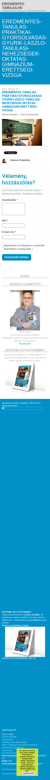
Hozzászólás (10, 200)
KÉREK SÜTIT (28, 773)
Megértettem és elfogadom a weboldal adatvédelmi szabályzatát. (24, 247)
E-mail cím (9, 232)
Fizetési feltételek (10, 753)
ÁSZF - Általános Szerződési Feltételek (19, 745)
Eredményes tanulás (10, 769)
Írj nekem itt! (25, 344)
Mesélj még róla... (30, 770)
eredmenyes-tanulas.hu (13, 6)
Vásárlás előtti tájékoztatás (14, 742)
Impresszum (7, 750)
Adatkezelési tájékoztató (13, 748)
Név (5, 220)
